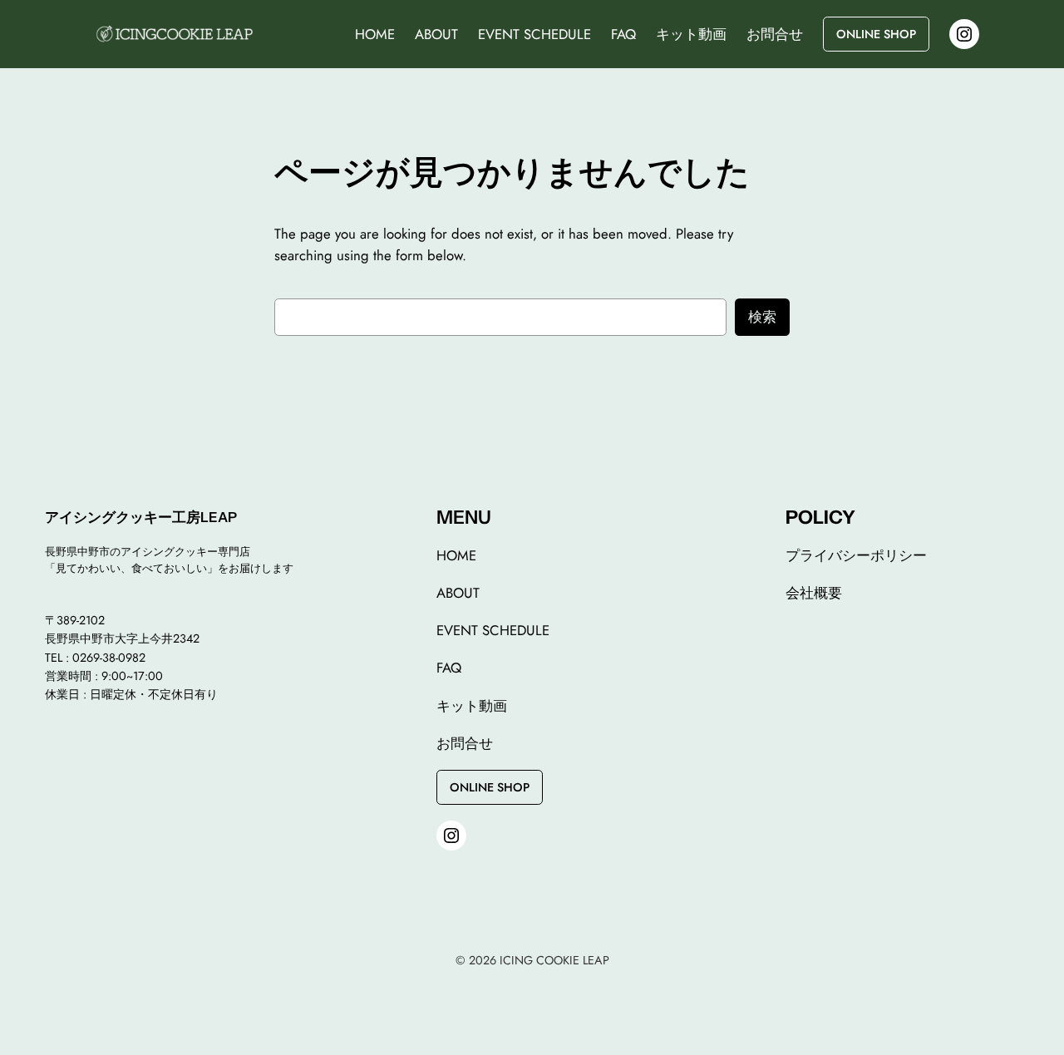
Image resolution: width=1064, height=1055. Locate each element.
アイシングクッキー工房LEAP (141, 517)
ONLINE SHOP (876, 34)
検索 (762, 317)
